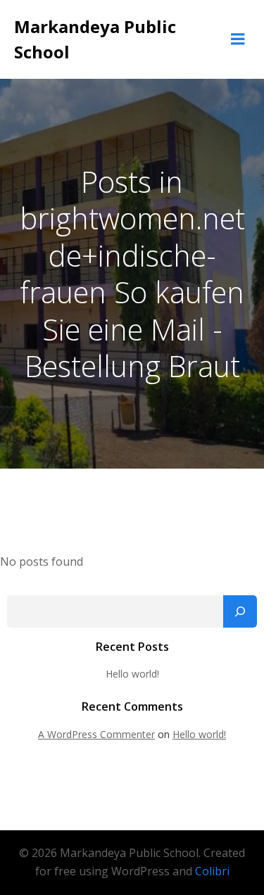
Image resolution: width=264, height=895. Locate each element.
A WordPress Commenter (96, 734)
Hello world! (132, 673)
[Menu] (238, 39)
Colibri (212, 871)
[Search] (240, 611)
